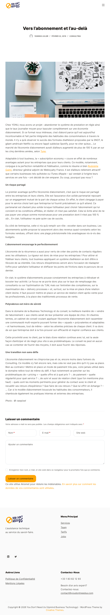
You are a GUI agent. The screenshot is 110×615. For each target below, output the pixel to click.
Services (65, 523)
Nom (11, 432)
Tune (43, 151)
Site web (80, 432)
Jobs (63, 536)
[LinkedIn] (8, 556)
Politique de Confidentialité (20, 578)
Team (64, 527)
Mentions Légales (14, 583)
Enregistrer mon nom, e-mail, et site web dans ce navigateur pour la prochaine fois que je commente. (54, 470)
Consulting (75, 36)
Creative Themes (54, 610)
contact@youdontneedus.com (77, 593)
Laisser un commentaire (20, 478)
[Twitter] (15, 556)
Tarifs (64, 531)
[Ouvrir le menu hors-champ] (103, 5)
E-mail (46, 432)
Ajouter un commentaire (20, 444)
